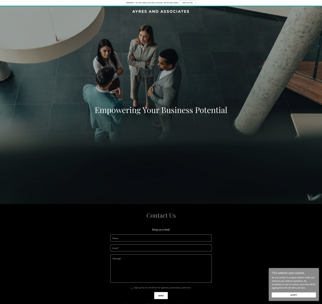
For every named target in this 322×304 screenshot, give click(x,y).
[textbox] (161, 238)
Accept (293, 295)
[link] (161, 11)
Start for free (188, 3)
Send (161, 295)
